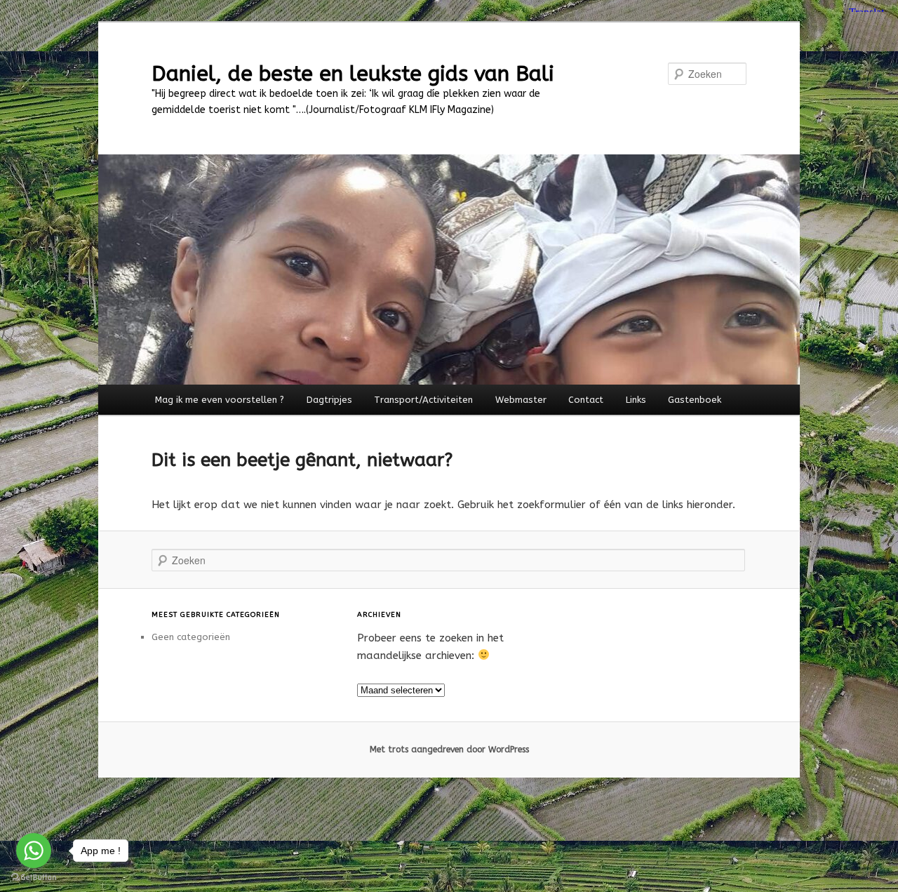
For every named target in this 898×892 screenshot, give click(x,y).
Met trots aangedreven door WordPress (449, 749)
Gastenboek (694, 399)
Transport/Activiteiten (423, 399)
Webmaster (521, 399)
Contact (585, 399)
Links (636, 399)
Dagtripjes (329, 399)
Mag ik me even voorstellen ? (219, 399)
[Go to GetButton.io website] (33, 877)
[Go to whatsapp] (33, 850)
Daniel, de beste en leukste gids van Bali (353, 73)
